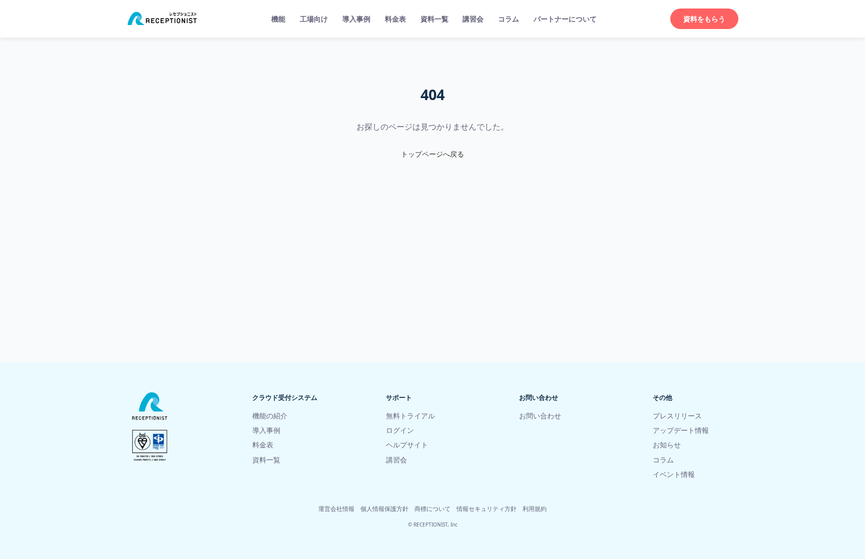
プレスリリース (677, 415)
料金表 (395, 19)
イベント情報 (674, 474)
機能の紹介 (269, 415)
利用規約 (535, 508)
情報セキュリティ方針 (487, 508)
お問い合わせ (540, 415)
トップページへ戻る (432, 154)
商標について (432, 508)
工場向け (314, 19)
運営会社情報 (336, 508)
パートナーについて (565, 19)
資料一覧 (434, 19)
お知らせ (667, 444)
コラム (508, 19)
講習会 (473, 19)
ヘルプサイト (407, 444)
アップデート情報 (681, 430)
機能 (278, 19)
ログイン (400, 430)
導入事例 (356, 19)
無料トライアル (410, 415)
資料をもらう (704, 19)
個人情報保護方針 (384, 508)
